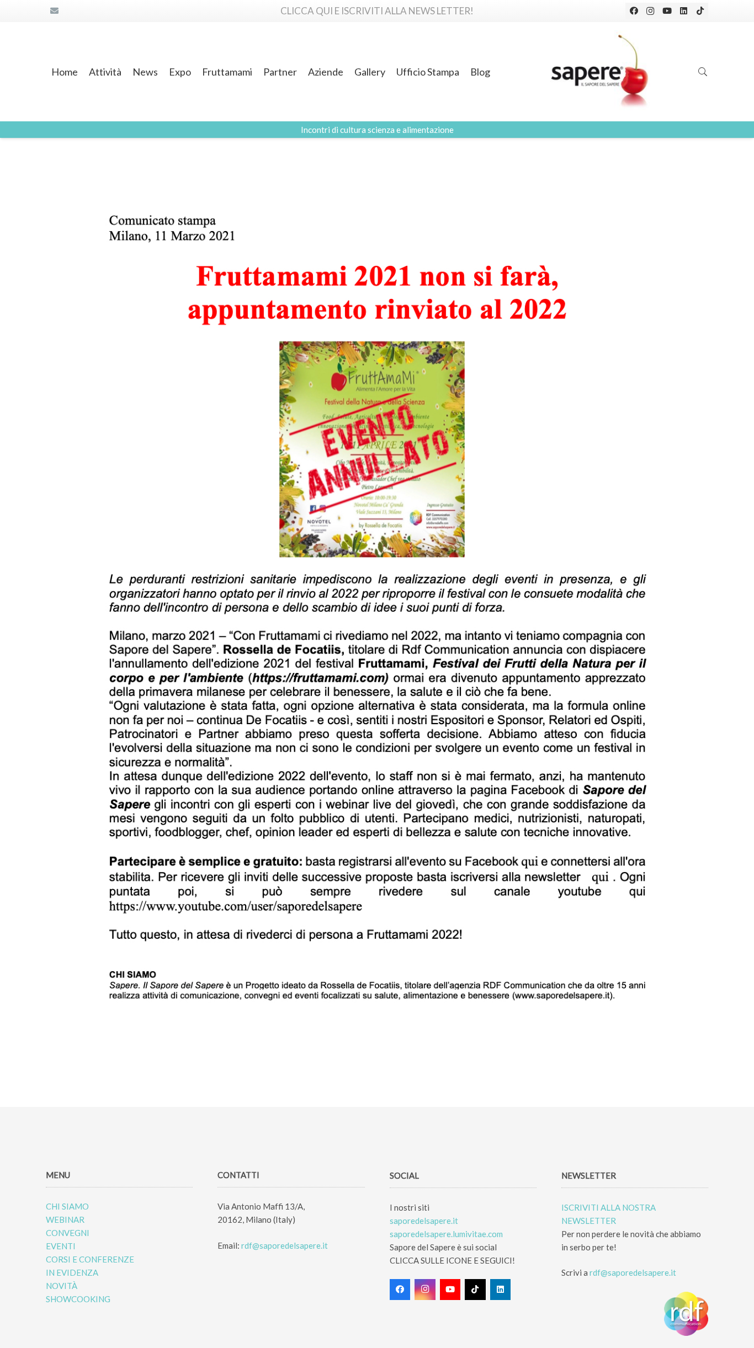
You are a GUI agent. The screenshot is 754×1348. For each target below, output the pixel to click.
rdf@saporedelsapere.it (284, 1245)
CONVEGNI (67, 1233)
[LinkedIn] (683, 11)
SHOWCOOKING (78, 1299)
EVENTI (61, 1246)
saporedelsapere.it (424, 1221)
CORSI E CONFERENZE (90, 1259)
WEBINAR (65, 1219)
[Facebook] (633, 11)
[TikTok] (700, 11)
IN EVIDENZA (72, 1272)
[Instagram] (650, 11)
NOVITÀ (61, 1286)
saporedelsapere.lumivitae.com (446, 1234)
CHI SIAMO (67, 1206)
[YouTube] (667, 11)
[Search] (703, 71)
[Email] (54, 11)
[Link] (600, 71)
